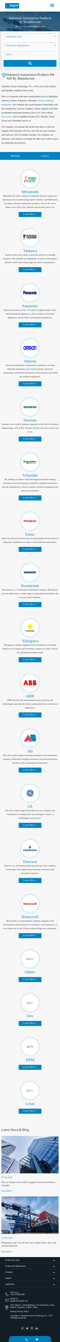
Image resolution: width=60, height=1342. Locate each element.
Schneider (30, 475)
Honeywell (30, 917)
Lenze (30, 1103)
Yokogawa (30, 641)
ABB (30, 696)
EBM (30, 1060)
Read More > (7, 1191)
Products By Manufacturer (34, 27)
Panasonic (30, 306)
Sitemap (13, 1311)
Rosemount (30, 585)
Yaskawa (45, 156)
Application (9, 1284)
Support (8, 1278)
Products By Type (12, 1260)
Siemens (30, 420)
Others (30, 972)
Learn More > (30, 214)
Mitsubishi (15, 156)
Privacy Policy (23, 1311)
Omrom (30, 361)
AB (30, 751)
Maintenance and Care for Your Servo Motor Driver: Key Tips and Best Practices (28, 1244)
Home (17, 27)
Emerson (30, 861)
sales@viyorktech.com (19, 1301)
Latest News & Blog (15, 1130)
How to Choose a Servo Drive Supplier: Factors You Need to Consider (28, 1183)
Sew (30, 1016)
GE (30, 806)
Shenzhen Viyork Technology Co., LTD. (37, 1316)
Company (9, 1272)
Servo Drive (6, 116)
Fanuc (30, 534)
